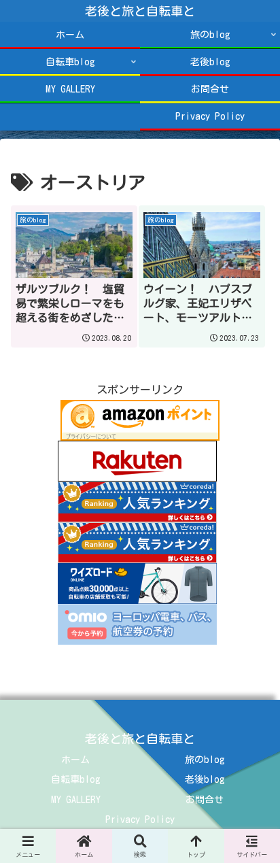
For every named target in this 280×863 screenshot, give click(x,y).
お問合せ (205, 800)
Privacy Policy (140, 819)
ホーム (75, 759)
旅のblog (205, 759)
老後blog (205, 779)
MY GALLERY (76, 800)
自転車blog (76, 779)
